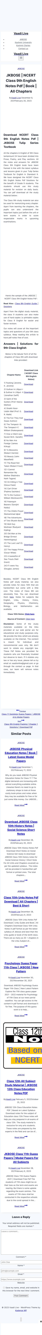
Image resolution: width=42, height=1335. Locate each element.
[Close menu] (21, 1319)
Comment (21, 1257)
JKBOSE (23, 39)
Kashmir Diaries (23, 45)
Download (28, 384)
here (12, 597)
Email (21, 1274)
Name (21, 1265)
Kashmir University (23, 42)
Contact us (23, 48)
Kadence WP (21, 1310)
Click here (29, 614)
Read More (21, 805)
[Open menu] (21, 57)
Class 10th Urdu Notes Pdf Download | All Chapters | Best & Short (21, 901)
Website (21, 1283)
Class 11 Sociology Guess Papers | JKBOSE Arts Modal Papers (21, 714)
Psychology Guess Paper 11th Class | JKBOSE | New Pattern (21, 967)
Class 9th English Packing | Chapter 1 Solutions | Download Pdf (21, 724)
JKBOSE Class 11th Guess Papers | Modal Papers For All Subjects (21, 1158)
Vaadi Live (16, 98)
